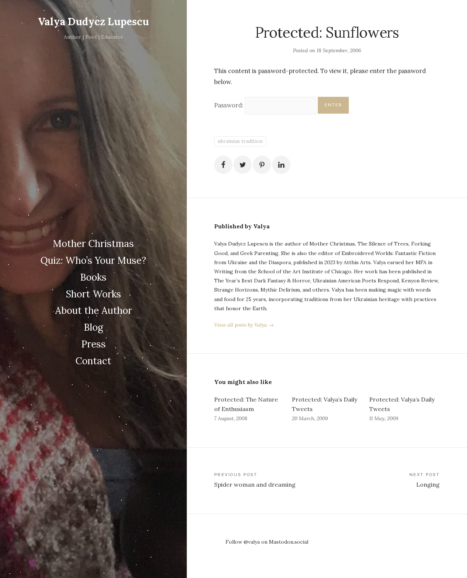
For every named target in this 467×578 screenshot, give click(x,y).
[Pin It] (262, 165)
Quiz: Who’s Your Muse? (93, 260)
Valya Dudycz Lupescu (93, 21)
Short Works (93, 294)
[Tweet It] (243, 165)
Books (93, 277)
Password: (229, 105)
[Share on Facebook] (223, 165)
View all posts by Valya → (244, 325)
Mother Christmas (93, 243)
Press (93, 344)
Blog (93, 327)
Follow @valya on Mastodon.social (266, 542)
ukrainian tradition (240, 141)
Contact (93, 361)
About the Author (93, 310)
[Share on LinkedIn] (281, 165)
